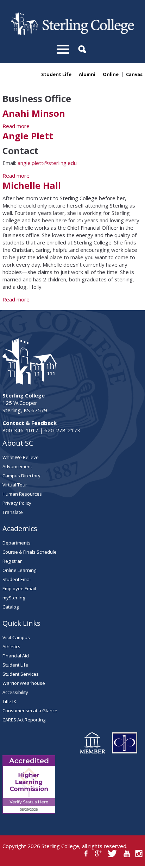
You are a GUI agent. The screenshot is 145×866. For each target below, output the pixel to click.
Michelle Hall (31, 185)
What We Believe (20, 457)
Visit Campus (16, 637)
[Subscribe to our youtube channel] (126, 853)
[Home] (72, 33)
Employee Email (19, 588)
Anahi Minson (33, 113)
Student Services (20, 674)
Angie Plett (27, 136)
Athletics (11, 646)
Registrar (12, 561)
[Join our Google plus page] (98, 853)
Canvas (134, 74)
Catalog (10, 607)
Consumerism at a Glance (29, 710)
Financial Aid (15, 655)
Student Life (56, 74)
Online (111, 74)
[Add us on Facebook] (86, 853)
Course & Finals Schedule (29, 552)
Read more (16, 125)
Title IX (9, 701)
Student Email (17, 579)
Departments (16, 543)
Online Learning (19, 570)
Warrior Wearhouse (23, 683)
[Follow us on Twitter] (112, 853)
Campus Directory (21, 475)
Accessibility (15, 692)
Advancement (17, 466)
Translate (12, 512)
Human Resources (22, 494)
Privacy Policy (16, 503)
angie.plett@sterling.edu (47, 162)
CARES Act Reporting (23, 720)
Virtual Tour (14, 485)
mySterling (13, 597)
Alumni (87, 74)
